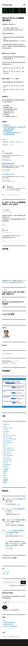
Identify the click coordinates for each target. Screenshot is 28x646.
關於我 (3, 632)
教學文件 (5, 471)
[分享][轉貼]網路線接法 (9, 134)
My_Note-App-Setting (9, 435)
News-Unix (6, 457)
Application (6, 424)
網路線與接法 (6, 125)
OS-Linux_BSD (7, 460)
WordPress (6, 468)
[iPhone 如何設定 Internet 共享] (13, 178)
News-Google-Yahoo (8, 449)
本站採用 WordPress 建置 (14, 636)
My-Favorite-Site (8, 442)
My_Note (18, 194)
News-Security (7, 453)
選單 (24, 4)
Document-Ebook (8, 427)
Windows (5, 466)
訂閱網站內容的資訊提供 (9, 622)
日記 (4, 475)
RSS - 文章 (6, 572)
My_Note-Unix (7, 440)
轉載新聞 (5, 481)
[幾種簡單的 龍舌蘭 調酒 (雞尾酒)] (13, 167)
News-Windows (7, 459)
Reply (4, 224)
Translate (13, 363)
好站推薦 (5, 470)
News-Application (8, 448)
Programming (7, 464)
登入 (4, 620)
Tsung (5, 194)
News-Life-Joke (7, 451)
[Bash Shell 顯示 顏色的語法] (13, 157)
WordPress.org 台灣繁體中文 (10, 626)
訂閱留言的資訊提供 (8, 624)
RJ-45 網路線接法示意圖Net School (12, 132)
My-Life (5, 444)
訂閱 (23, 582)
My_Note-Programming (9, 438)
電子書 (5, 482)
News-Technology (8, 455)
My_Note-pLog (7, 437)
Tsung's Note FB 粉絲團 (9, 558)
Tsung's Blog (7, 5)
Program (5, 462)
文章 (4, 473)
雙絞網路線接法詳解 (8, 130)
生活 (4, 477)
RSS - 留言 (6, 574)
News (4, 446)
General (5, 429)
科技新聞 (5, 479)
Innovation (6, 431)
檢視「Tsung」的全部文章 (15, 189)
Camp (4, 426)
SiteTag (24, 379)
